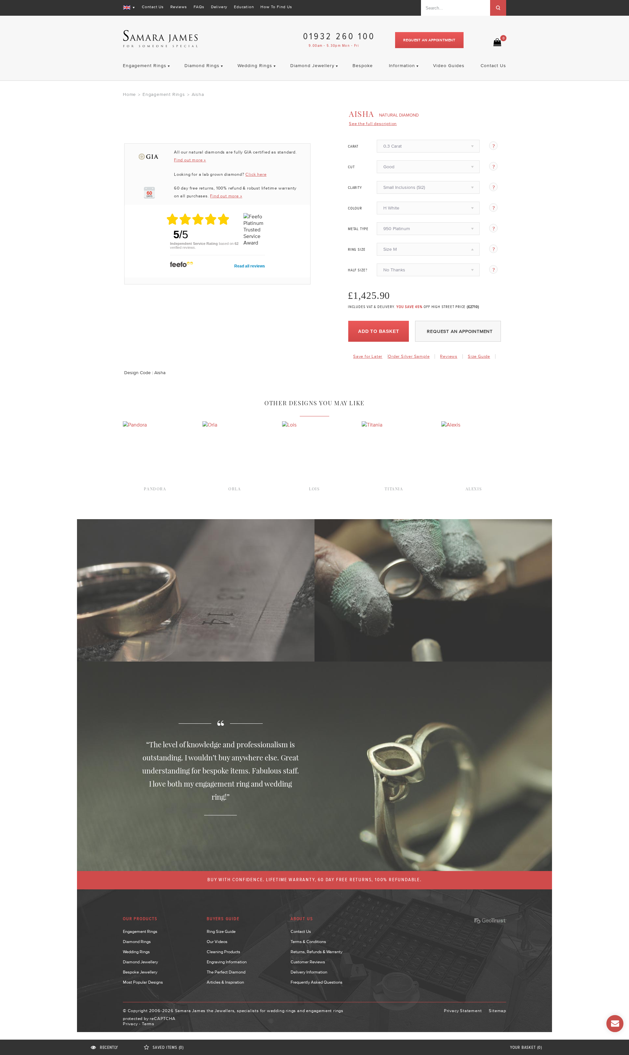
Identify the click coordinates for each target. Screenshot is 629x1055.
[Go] (498, 8)
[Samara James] (161, 38)
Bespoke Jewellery (140, 972)
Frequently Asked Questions (316, 982)
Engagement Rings (164, 94)
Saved (168, 1048)
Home (129, 94)
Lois (314, 488)
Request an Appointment (429, 40)
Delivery (219, 7)
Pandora (155, 488)
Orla (234, 488)
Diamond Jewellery (140, 961)
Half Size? (358, 270)
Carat (353, 147)
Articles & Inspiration (225, 982)
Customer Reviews (308, 961)
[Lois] (289, 424)
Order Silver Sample (408, 356)
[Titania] (372, 424)
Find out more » (190, 159)
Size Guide (479, 356)
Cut (351, 167)
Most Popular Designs (143, 982)
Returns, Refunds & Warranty (316, 951)
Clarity (355, 188)
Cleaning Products (223, 951)
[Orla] (209, 424)
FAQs (199, 7)
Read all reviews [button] (249, 266)
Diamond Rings (137, 941)
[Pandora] (135, 424)
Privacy (130, 1023)
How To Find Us (276, 7)
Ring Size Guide (221, 931)
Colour (355, 208)
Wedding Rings (136, 951)
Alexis (474, 488)
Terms (148, 1023)
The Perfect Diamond (226, 972)
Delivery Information (309, 972)
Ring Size (357, 250)
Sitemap (497, 1010)
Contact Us (153, 7)
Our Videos (217, 941)
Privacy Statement (463, 1010)
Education (244, 7)
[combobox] (455, 8)
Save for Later (367, 356)
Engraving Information (227, 961)
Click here (255, 174)
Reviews (178, 7)
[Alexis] (450, 424)
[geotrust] (490, 921)
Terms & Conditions (308, 941)
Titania (394, 488)
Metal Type (358, 229)
